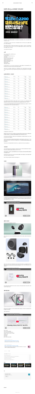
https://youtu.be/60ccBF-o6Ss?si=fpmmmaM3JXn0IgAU (12, 201)
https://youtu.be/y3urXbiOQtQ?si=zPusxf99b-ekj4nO (11, 267)
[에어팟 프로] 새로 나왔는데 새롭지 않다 (7, 358)
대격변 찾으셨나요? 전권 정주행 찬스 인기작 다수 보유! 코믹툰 (12, 341)
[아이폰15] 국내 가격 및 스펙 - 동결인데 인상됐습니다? (9, 359)
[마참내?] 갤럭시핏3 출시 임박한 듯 (7, 355)
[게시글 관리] (6, 350)
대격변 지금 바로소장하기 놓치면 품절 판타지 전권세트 (12, 340)
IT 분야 (5, 353)
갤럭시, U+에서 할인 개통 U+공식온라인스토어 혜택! (11, 345)
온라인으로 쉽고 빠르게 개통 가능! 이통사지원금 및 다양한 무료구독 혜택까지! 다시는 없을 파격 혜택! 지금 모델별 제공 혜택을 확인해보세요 (15, 347)
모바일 (6, 353)
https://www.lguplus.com (7, 344)
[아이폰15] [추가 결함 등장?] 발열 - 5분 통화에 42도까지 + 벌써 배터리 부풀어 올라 (11, 356)
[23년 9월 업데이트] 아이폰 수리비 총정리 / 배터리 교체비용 (9, 357)
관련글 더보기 (30, 362)
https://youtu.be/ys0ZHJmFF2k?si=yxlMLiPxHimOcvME (12, 313)
